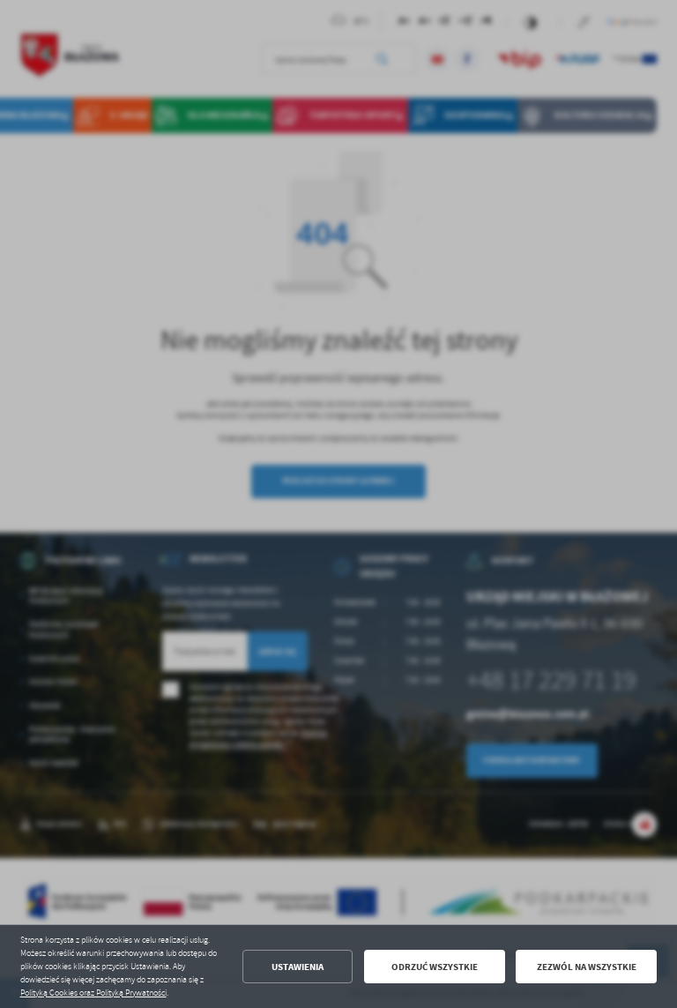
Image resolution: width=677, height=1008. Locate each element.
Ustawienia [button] (298, 967)
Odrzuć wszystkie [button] (434, 967)
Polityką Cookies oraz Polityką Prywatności (93, 993)
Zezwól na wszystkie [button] (586, 967)
